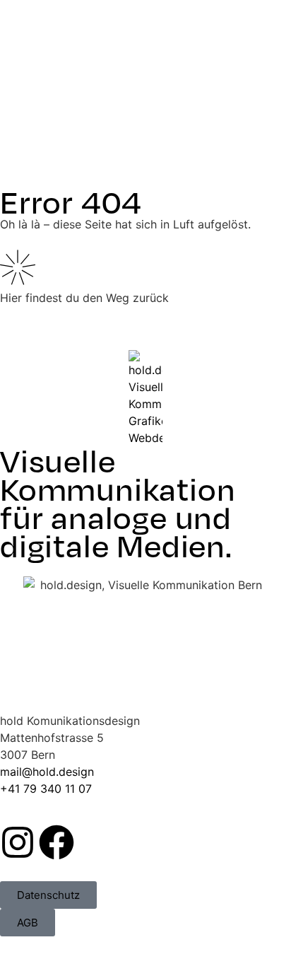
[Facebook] (56, 842)
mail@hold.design (47, 772)
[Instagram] (17, 842)
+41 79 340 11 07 (46, 788)
